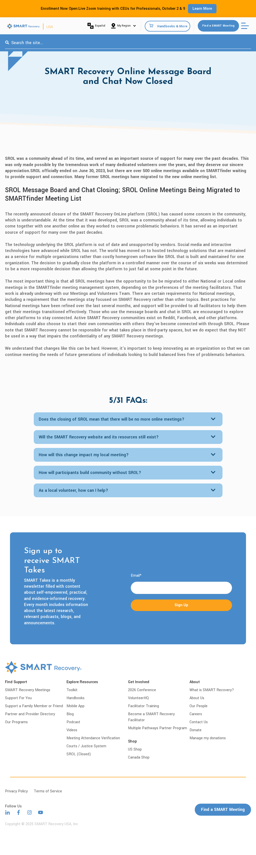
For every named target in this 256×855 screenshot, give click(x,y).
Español (100, 26)
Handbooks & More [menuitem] (172, 26)
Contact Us (199, 722)
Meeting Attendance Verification (93, 738)
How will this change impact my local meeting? (84, 455)
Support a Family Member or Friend (34, 706)
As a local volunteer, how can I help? (73, 490)
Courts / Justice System (86, 746)
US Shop (135, 749)
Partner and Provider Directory (30, 714)
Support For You (18, 698)
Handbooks (75, 698)
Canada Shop (139, 757)
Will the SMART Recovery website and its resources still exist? (99, 437)
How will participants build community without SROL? (90, 472)
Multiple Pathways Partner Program (157, 728)
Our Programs (16, 722)
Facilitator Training (143, 706)
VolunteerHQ (138, 698)
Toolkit (72, 690)
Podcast (73, 722)
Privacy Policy (16, 791)
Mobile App (75, 706)
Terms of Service (48, 791)
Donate (196, 730)
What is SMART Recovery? (212, 690)
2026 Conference (142, 690)
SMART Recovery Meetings (27, 690)
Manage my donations (208, 738)
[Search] (7, 43)
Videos (71, 730)
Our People (199, 706)
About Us (197, 698)
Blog (70, 714)
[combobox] (128, 43)
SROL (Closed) (78, 754)
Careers (196, 714)
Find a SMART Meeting (218, 26)
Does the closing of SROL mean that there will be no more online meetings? (111, 419)
